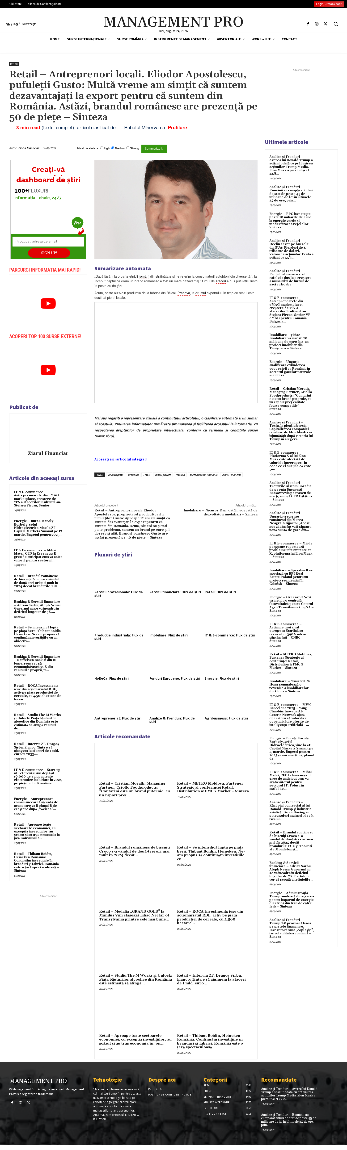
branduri (133, 475)
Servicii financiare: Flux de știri (175, 592)
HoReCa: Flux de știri (111, 678)
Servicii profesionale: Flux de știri (118, 594)
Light (107, 148)
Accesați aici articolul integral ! (121, 459)
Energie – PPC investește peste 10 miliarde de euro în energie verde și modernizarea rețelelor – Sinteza (290, 220)
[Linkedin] (163, 488)
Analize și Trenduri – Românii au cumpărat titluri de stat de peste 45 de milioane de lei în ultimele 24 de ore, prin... (291, 193)
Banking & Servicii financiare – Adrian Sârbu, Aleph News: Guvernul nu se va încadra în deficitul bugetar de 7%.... (37, 607)
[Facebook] (308, 24)
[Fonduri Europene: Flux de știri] (175, 660)
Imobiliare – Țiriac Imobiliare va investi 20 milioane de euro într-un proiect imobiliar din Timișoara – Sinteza (289, 341)
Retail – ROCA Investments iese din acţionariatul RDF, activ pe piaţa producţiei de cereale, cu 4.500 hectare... (210, 917)
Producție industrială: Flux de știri (119, 637)
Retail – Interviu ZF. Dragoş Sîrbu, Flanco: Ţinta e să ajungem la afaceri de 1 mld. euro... (211, 979)
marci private (163, 475)
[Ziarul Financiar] (48, 433)
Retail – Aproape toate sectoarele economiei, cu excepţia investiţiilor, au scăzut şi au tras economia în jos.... (135, 1039)
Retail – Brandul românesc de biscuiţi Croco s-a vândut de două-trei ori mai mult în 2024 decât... (134, 851)
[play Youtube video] (48, 304)
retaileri (180, 475)
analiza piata (115, 475)
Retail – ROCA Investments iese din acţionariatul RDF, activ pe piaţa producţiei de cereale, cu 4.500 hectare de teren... (37, 692)
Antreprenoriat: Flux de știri (117, 718)
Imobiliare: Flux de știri (168, 635)
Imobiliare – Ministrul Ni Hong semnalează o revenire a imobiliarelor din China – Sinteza (289, 686)
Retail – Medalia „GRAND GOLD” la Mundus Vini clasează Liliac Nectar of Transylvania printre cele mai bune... (134, 915)
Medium (120, 148)
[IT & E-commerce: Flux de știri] (231, 617)
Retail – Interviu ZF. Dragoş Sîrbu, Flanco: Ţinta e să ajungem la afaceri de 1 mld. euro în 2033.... (36, 749)
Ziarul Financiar (28, 148)
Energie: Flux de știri (222, 678)
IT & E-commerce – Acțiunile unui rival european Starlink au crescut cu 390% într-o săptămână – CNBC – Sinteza (287, 632)
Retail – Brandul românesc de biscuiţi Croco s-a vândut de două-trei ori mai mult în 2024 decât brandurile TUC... (37, 581)
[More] (175, 488)
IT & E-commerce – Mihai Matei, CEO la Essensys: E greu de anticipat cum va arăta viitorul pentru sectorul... (38, 555)
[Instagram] (317, 24)
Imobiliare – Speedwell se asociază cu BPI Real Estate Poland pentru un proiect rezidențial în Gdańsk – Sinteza (291, 577)
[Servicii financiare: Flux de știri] (175, 574)
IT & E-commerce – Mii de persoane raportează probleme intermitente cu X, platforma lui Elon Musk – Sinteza (291, 550)
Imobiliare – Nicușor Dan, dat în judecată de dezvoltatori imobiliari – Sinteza (221, 512)
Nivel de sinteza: (88, 148)
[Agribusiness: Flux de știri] (231, 700)
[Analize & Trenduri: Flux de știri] (175, 700)
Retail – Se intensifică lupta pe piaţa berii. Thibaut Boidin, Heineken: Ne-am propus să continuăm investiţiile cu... (211, 853)
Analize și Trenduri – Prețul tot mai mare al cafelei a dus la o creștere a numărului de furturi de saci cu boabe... (290, 277)
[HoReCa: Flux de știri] (120, 660)
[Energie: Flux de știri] (231, 660)
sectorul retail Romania (203, 475)
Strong (134, 148)
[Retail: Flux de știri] (231, 574)
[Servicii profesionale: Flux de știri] (120, 574)
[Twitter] (325, 24)
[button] (335, 23)
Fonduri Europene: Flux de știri (174, 678)
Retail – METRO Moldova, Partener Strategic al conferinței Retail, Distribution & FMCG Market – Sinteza (213, 787)
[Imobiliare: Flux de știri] (175, 617)
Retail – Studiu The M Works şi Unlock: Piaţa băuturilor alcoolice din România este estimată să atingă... (135, 979)
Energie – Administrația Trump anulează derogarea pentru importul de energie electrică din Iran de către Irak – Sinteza (291, 899)
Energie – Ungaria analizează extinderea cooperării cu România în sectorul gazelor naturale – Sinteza (290, 368)
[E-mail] (232, 148)
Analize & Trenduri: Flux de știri (172, 720)
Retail (14, 64)
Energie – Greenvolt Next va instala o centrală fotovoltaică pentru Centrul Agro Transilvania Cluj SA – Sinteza (291, 604)
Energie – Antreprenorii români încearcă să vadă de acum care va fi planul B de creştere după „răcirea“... (36, 804)
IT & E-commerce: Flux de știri (230, 635)
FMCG (146, 475)
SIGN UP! (49, 253)
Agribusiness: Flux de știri (226, 718)
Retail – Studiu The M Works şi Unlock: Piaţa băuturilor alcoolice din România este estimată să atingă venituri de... (37, 721)
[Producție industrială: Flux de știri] (120, 617)
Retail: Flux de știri (220, 592)
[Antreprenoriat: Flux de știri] (120, 700)
